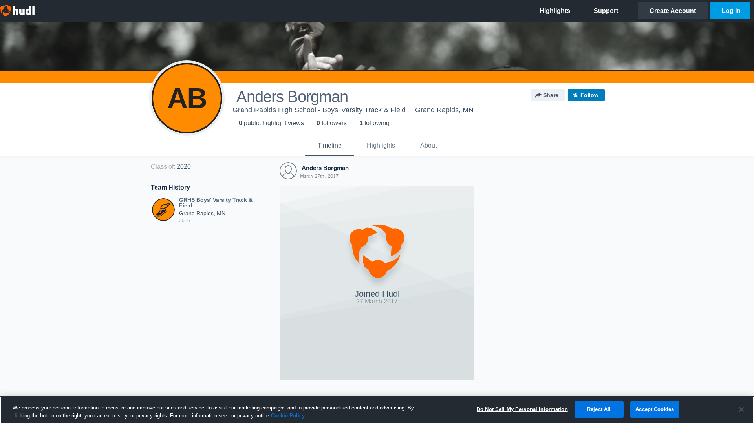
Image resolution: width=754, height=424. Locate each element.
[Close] (741, 409)
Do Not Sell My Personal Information (522, 409)
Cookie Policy (288, 416)
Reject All (599, 409)
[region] (377, 410)
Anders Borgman (324, 167)
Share (550, 95)
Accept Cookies (654, 409)
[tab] (329, 146)
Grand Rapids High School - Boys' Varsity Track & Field (319, 110)
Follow (589, 95)
